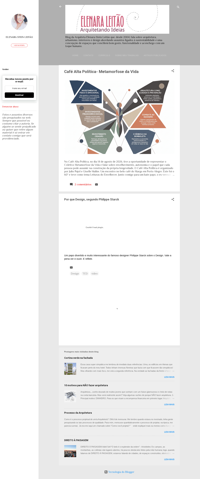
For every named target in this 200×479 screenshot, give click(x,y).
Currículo (104, 55)
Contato (88, 55)
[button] (172, 71)
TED (85, 273)
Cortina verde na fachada (78, 357)
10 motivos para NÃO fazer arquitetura (86, 385)
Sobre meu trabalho (127, 55)
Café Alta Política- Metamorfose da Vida (101, 71)
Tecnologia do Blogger (121, 471)
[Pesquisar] (178, 7)
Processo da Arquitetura (78, 412)
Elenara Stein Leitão (19, 37)
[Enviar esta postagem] (96, 185)
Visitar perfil (19, 45)
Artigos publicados (155, 55)
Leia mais (169, 377)
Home (75, 55)
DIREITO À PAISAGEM (76, 440)
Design (75, 273)
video (94, 273)
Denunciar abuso (10, 106)
